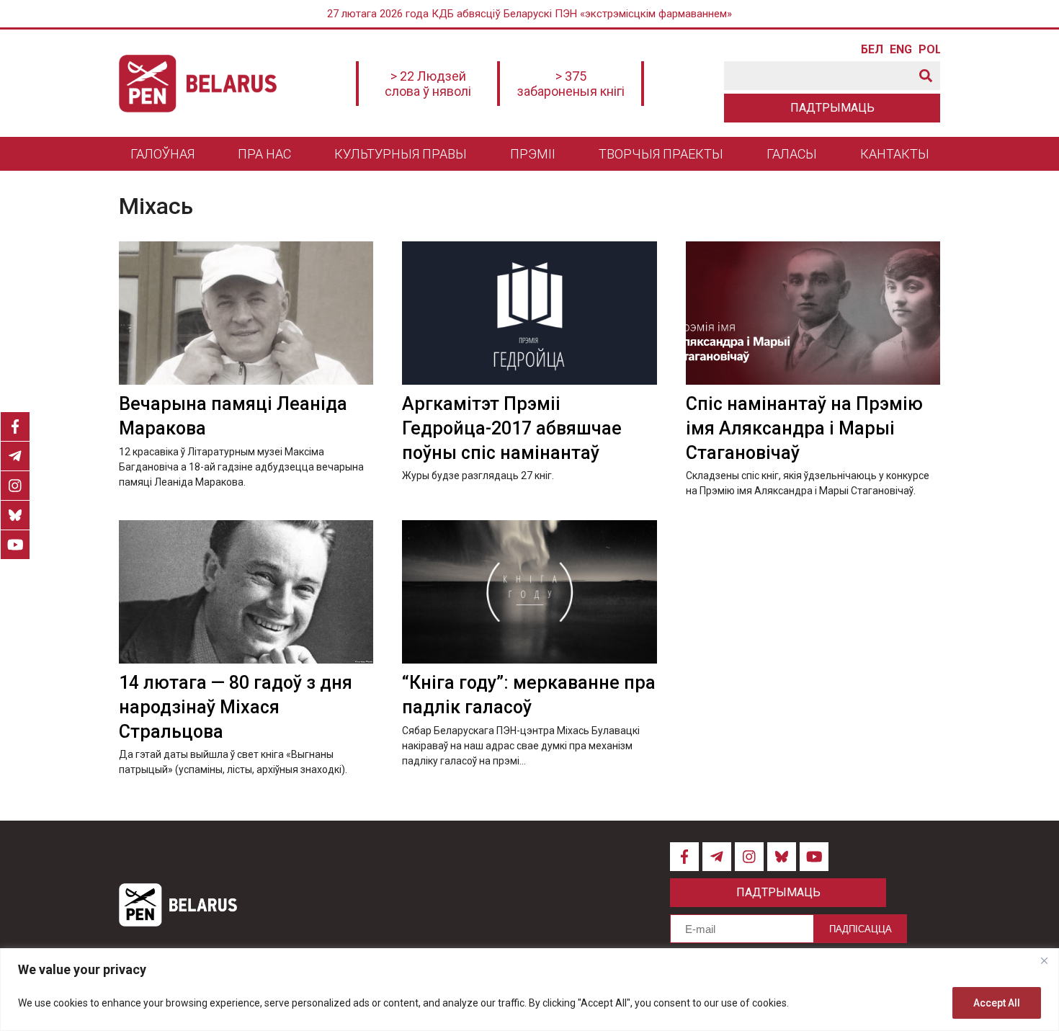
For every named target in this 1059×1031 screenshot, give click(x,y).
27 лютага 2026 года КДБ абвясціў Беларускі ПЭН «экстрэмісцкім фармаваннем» (529, 13)
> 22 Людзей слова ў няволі (428, 83)
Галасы (792, 153)
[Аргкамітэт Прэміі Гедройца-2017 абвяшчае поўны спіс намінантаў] (529, 313)
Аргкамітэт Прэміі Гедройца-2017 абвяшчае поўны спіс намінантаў (512, 428)
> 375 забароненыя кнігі (571, 83)
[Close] (1044, 960)
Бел (871, 49)
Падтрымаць (832, 108)
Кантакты (894, 153)
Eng (900, 49)
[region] (529, 989)
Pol (929, 49)
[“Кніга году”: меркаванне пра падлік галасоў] (529, 592)
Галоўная (162, 153)
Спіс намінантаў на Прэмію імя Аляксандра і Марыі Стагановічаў (804, 428)
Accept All (996, 1003)
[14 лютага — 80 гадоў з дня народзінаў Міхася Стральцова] (246, 592)
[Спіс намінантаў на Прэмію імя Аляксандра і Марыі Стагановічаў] (813, 313)
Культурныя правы (400, 153)
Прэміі (532, 153)
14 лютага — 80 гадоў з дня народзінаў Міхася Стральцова (235, 707)
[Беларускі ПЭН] (198, 83)
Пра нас (264, 153)
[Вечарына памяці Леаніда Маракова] (246, 313)
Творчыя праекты (661, 153)
